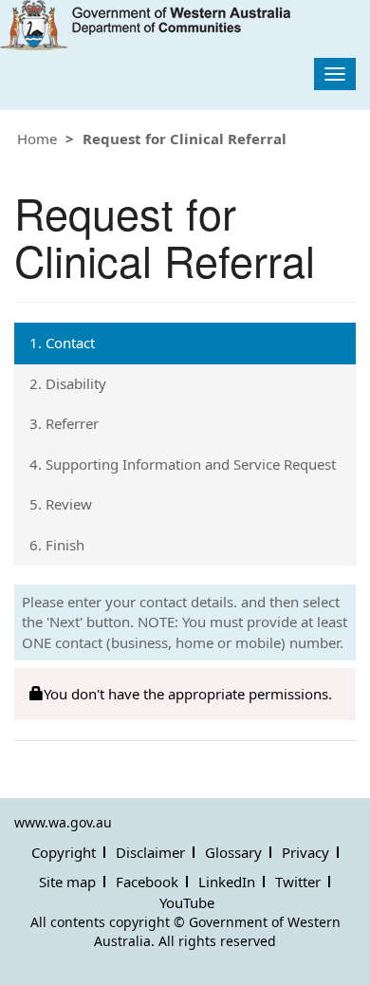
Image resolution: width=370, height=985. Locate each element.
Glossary (233, 852)
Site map (67, 881)
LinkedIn (226, 881)
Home (37, 138)
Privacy (305, 852)
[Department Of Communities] (145, 25)
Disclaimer (150, 852)
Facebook (147, 881)
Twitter (298, 881)
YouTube (186, 902)
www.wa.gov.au (63, 822)
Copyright (63, 852)
